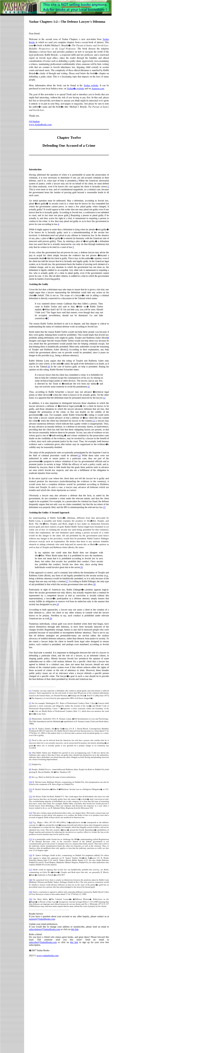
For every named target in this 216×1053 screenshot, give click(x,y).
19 (57, 604)
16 (81, 567)
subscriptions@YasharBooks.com (44, 929)
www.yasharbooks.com (47, 955)
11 (89, 386)
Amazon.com (98, 88)
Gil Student (34, 121)
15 (104, 507)
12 (104, 398)
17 (67, 581)
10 (49, 366)
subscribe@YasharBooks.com (43, 942)
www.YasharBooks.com (40, 124)
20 (51, 618)
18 (94, 584)
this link (74, 929)
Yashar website (91, 85)
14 (79, 455)
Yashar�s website (75, 88)
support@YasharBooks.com (42, 919)
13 (94, 420)
